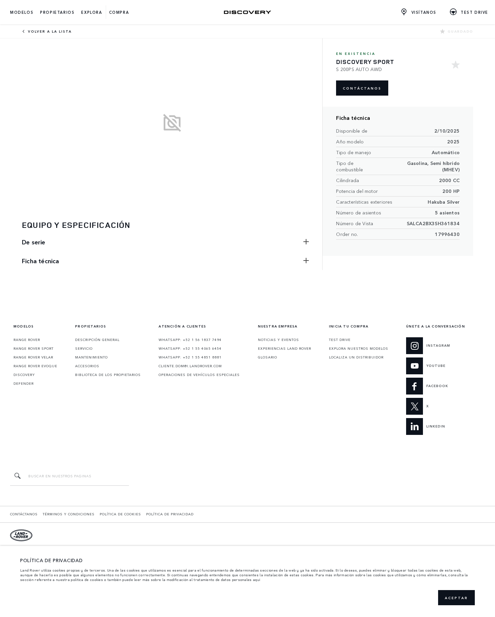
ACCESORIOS (87, 366)
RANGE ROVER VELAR (33, 357)
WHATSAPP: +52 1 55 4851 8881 (190, 357)
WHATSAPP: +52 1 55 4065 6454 (190, 348)
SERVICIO (84, 348)
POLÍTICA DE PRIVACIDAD (170, 514)
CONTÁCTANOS (362, 88)
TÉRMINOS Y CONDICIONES (69, 514)
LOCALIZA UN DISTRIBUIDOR (356, 357)
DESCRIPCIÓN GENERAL (97, 339)
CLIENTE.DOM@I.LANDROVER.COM (190, 366)
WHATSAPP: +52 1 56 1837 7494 (190, 339)
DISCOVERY (24, 374)
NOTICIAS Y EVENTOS (278, 339)
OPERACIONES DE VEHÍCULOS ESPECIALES (199, 374)
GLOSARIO (267, 357)
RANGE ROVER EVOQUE (35, 366)
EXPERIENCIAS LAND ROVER (284, 348)
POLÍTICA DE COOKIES (120, 514)
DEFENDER (23, 383)
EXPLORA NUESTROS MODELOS (358, 348)
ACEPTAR (456, 597)
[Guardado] (456, 65)
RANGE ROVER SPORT (33, 348)
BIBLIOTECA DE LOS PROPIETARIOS (108, 374)
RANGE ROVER (26, 339)
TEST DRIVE (340, 339)
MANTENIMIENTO (91, 357)
